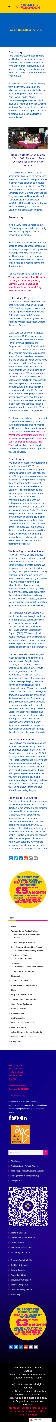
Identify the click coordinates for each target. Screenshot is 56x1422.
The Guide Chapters (23, 959)
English (37, 1420)
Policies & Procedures (24, 971)
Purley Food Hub (18, 1275)
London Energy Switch (21, 1290)
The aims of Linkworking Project (28, 950)
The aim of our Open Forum (23, 999)
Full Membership (18, 1013)
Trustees (15, 963)
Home (13, 926)
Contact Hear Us (18, 1009)
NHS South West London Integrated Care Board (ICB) (27, 435)
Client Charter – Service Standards (26, 1032)
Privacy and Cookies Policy (23, 1037)
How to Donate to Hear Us (22, 1023)
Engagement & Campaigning (24, 985)
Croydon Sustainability (21, 1260)
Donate (23, 1411)
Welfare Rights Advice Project (24, 931)
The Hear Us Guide (19, 955)
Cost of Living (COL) (20, 1285)
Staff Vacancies (18, 1018)
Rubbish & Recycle (19, 1265)
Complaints (16, 1041)
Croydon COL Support (21, 1280)
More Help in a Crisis (20, 1252)
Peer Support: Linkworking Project (26, 947)
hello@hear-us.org (16, 1096)
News (13, 990)
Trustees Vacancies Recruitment (28, 967)
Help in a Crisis (28, 1414)
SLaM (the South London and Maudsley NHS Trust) (27, 441)
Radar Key (15, 1295)
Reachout (15, 976)
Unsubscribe (37, 1411)
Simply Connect (18, 1270)
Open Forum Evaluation (21, 1004)
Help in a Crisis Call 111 (21, 995)
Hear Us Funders (18, 1027)
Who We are (16, 1161)
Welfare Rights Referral (24, 942)
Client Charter (17, 1243)
